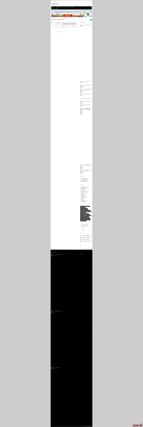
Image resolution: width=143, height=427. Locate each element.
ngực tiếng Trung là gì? (57, 367)
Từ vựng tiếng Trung (88, 215)
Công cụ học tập (83, 187)
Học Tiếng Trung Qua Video (84, 192)
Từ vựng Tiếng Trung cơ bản (85, 216)
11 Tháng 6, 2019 (64, 25)
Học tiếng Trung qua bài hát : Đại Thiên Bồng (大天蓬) (87, 170)
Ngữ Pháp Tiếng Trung (84, 196)
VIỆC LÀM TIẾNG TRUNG (55, 8)
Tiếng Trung (82, 211)
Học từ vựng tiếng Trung (84, 209)
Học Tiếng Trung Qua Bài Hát (84, 191)
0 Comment (67, 25)
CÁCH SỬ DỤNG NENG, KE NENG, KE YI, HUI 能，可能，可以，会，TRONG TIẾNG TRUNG (87, 109)
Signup (83, 229)
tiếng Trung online (83, 212)
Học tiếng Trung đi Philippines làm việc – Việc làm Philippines (87, 165)
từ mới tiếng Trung (83, 214)
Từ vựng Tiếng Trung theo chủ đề (85, 218)
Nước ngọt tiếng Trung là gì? (84, 178)
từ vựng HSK (82, 215)
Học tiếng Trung (83, 207)
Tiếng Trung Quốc (83, 213)
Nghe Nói (82, 195)
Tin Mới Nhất (82, 197)
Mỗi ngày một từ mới (83, 194)
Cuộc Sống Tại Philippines (84, 188)
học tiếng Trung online (84, 208)
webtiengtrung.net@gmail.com (86, 235)
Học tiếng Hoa (88, 206)
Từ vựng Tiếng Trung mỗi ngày (85, 217)
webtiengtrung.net (86, 239)
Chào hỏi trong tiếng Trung (86, 81)
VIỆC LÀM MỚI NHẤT (83, 201)
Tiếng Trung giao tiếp (88, 211)
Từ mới (87, 213)
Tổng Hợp (82, 199)
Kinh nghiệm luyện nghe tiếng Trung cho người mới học (87, 89)
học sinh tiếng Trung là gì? (84, 181)
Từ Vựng (88, 214)
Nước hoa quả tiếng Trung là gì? (85, 179)
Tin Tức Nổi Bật (83, 198)
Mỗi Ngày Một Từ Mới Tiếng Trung (85, 210)
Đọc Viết (82, 190)
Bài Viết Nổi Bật (83, 206)
